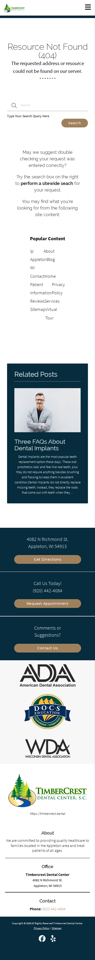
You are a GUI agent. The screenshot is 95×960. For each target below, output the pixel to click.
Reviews (37, 301)
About (49, 251)
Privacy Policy (41, 928)
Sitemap (37, 309)
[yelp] (53, 940)
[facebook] (42, 940)
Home (50, 276)
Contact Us (47, 648)
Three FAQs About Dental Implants (39, 445)
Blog (51, 259)
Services (52, 301)
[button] (88, 7)
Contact (37, 276)
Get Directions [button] (47, 559)
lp (32, 251)
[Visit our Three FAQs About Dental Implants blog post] (47, 433)
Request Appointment (48, 603)
